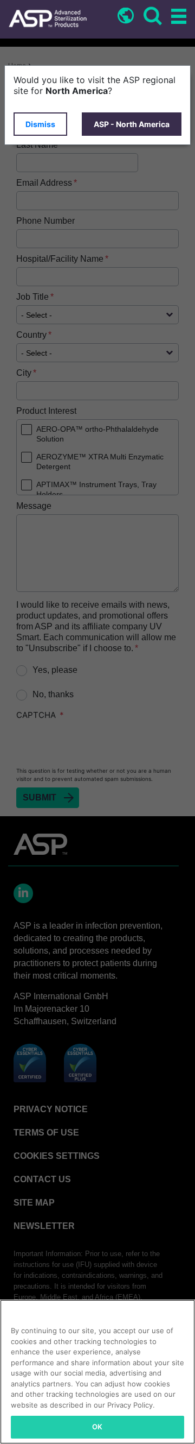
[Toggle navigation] (177, 17)
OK (97, 1426)
